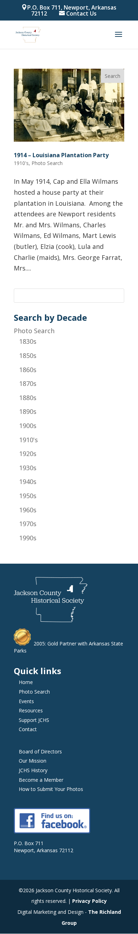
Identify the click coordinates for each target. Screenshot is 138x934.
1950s (27, 495)
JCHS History (33, 770)
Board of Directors (40, 751)
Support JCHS (34, 720)
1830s (27, 341)
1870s (27, 383)
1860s (27, 369)
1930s (27, 467)
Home (26, 682)
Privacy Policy (89, 901)
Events (26, 701)
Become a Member (41, 779)
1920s (27, 453)
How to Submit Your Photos (51, 789)
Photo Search (34, 330)
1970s (27, 523)
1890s (27, 411)
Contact (28, 729)
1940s (27, 481)
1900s (27, 425)
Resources (31, 710)
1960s (27, 510)
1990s (27, 538)
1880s (27, 397)
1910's (28, 439)
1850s (27, 355)
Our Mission (32, 760)
